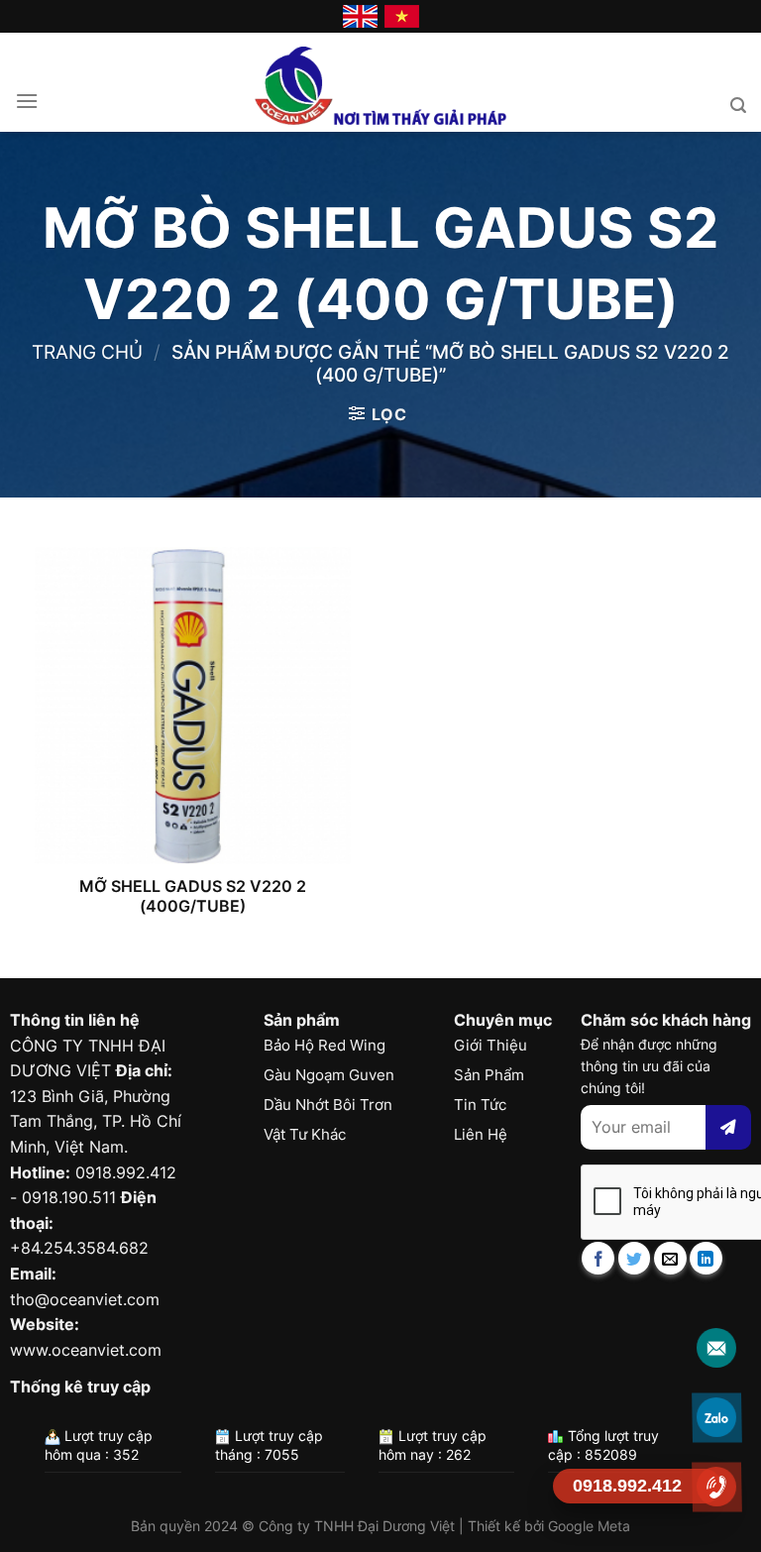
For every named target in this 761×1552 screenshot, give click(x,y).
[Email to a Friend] (670, 1258)
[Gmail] (717, 1347)
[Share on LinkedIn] (706, 1258)
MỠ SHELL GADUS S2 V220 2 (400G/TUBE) (192, 896)
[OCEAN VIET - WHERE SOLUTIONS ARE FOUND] (381, 82)
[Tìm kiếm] (738, 105)
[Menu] (27, 100)
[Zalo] (717, 1416)
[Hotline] (717, 1486)
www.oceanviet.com (86, 1350)
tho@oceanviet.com (85, 1299)
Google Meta (589, 1525)
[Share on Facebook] (598, 1258)
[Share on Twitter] (634, 1258)
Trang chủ (87, 352)
